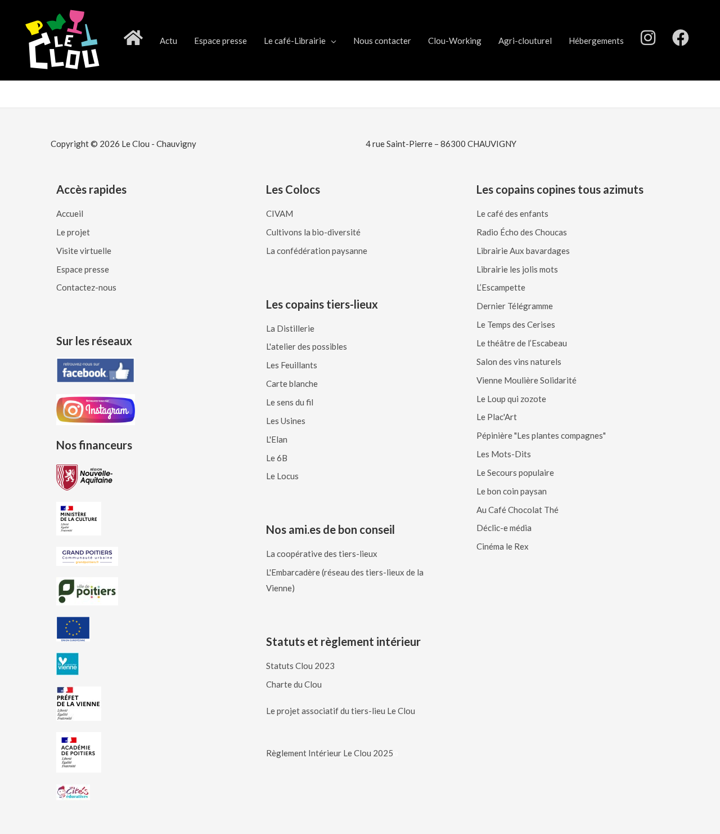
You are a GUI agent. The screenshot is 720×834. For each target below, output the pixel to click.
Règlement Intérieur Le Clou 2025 (329, 753)
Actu (168, 40)
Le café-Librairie (295, 40)
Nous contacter (382, 40)
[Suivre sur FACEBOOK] (681, 40)
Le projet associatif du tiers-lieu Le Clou (340, 711)
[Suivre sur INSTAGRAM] (648, 40)
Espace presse (220, 40)
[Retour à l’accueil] (133, 40)
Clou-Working (455, 40)
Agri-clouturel (525, 40)
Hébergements (596, 40)
